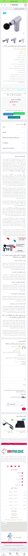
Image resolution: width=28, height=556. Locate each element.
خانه (26, 9)
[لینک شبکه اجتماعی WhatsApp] (10, 95)
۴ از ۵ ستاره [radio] (16, 361)
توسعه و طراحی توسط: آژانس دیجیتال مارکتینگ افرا (14, 545)
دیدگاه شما (23, 364)
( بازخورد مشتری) (17, 49)
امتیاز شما (23, 361)
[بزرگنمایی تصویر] (23, 33)
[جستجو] (1, 5)
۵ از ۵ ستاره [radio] (15, 361)
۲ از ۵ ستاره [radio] (18, 361)
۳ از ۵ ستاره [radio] (17, 361)
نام (25, 379)
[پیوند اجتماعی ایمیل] (13, 95)
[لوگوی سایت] (14, 4)
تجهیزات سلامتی (6, 93)
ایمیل (24, 385)
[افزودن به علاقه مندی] (16, 422)
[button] (4, 420)
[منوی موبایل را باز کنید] (26, 5)
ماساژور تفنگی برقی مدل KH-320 (7, 430)
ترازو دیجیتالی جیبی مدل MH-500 (19, 430)
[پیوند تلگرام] (8, 95)
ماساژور (22, 93)
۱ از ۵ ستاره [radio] (19, 361)
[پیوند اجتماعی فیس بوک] (15, 95)
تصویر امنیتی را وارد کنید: (15, 397)
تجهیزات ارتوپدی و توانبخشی (19, 9)
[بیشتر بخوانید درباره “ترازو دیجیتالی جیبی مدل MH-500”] (16, 420)
